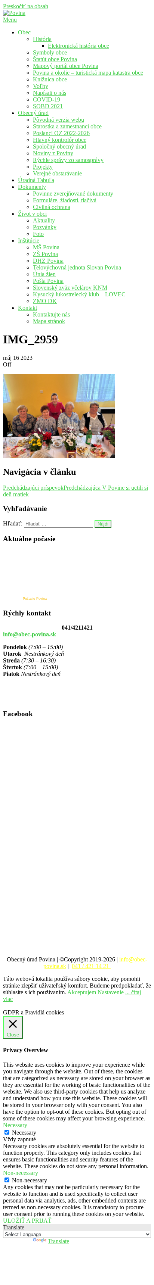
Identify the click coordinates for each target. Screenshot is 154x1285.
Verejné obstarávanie (57, 173)
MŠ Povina (46, 247)
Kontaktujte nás (51, 314)
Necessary (24, 1132)
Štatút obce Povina (55, 59)
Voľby (40, 86)
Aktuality (44, 220)
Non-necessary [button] (20, 1173)
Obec (24, 32)
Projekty (43, 166)
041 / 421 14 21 (91, 966)
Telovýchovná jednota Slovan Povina (77, 267)
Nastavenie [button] (111, 992)
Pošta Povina (48, 281)
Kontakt (27, 308)
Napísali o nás (49, 93)
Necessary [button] (15, 1125)
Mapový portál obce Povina (65, 66)
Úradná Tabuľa (36, 180)
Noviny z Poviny (53, 153)
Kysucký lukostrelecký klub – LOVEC (79, 294)
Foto (38, 234)
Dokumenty (32, 187)
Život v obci (32, 213)
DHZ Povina (48, 261)
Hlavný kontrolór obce (59, 140)
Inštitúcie (28, 240)
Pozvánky (44, 227)
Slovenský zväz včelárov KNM (70, 287)
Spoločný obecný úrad (59, 146)
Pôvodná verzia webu (58, 119)
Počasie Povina (35, 599)
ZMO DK (45, 301)
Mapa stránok (49, 321)
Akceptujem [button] (81, 992)
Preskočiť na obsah (25, 6)
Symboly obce (50, 52)
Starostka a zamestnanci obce (67, 126)
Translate (58, 1241)
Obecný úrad (33, 113)
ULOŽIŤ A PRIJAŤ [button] (27, 1220)
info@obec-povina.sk (29, 634)
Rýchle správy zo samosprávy (68, 160)
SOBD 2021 (48, 106)
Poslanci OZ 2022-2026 (61, 133)
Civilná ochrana (51, 207)
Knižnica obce (50, 79)
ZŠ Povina (45, 254)
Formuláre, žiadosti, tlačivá (64, 200)
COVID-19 (46, 99)
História (42, 39)
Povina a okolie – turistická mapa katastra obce (88, 72)
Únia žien (44, 274)
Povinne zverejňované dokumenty (73, 193)
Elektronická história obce (78, 46)
